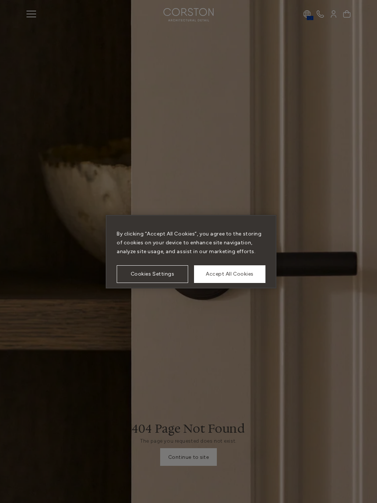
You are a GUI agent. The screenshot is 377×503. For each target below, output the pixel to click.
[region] (191, 251)
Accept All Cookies (230, 274)
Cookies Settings (153, 274)
